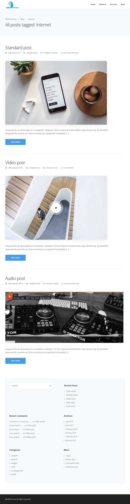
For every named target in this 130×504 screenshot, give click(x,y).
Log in (68, 455)
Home (93, 4)
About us (102, 4)
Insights (14, 463)
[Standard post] (56, 92)
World (56, 283)
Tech (56, 168)
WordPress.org (72, 467)
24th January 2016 (15, 283)
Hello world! (71, 391)
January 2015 (71, 440)
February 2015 (71, 436)
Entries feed (70, 459)
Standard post (18, 47)
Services (113, 4)
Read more (15, 142)
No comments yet (70, 53)
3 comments (68, 168)
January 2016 (71, 433)
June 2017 (70, 425)
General (54, 53)
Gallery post (71, 399)
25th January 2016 (15, 168)
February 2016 (71, 429)
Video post (15, 162)
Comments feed (72, 463)
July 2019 (69, 421)
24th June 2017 (14, 53)
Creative (47, 53)
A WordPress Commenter (19, 421)
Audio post (15, 278)
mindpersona (32, 53)
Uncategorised (17, 470)
